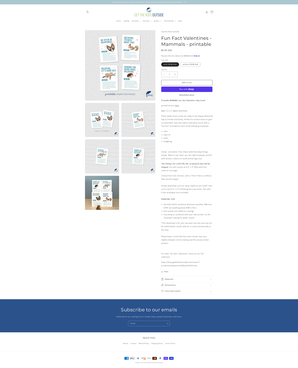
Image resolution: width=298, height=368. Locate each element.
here (177, 106)
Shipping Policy (157, 343)
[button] (87, 12)
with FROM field (170, 64)
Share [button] (166, 272)
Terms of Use (170, 343)
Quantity (164, 69)
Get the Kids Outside (145, 362)
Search (125, 343)
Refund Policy (144, 343)
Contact (133, 343)
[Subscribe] (167, 323)
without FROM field (190, 64)
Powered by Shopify (157, 362)
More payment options (186, 95)
